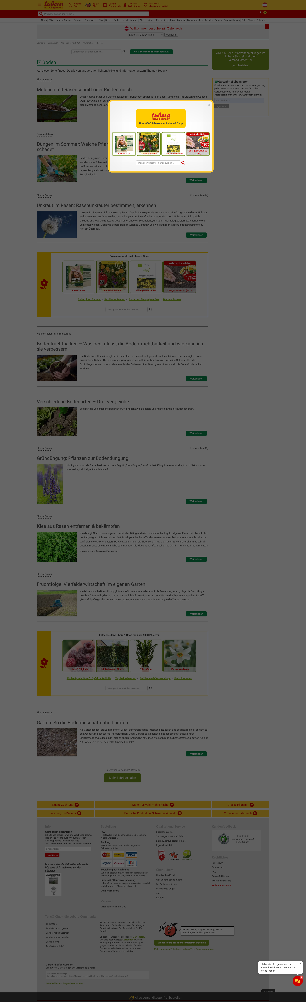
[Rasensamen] (124, 143)
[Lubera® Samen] (148, 143)
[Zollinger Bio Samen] (173, 143)
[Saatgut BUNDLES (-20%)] (197, 143)
